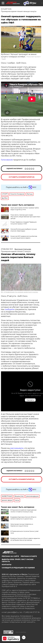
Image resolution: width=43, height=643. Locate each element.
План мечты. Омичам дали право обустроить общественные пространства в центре (25, 216)
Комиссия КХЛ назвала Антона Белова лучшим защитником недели (23, 237)
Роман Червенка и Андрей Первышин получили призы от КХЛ (23, 223)
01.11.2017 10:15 (6, 9)
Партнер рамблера (21, 632)
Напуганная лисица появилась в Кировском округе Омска (21, 525)
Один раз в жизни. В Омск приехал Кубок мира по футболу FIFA (24, 208)
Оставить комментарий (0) (21, 177)
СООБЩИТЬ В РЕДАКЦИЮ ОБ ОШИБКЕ (18, 568)
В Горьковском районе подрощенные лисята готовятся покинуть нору (23, 511)
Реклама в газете (29, 556)
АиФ (4, 59)
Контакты (6, 565)
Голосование (7, 160)
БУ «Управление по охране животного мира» (19, 292)
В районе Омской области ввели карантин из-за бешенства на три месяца (25, 539)
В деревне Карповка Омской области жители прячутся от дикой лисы (23, 518)
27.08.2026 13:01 (7, 249)
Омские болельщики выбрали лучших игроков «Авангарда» (23, 230)
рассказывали (16, 448)
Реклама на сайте (10, 556)
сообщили (9, 309)
